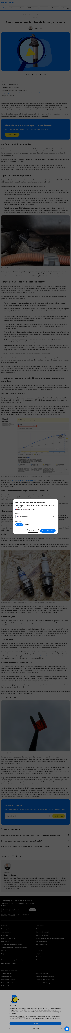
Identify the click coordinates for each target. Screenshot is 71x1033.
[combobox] (33, 517)
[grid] (35, 524)
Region (17, 513)
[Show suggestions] (53, 516)
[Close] (55, 501)
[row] (19, 524)
